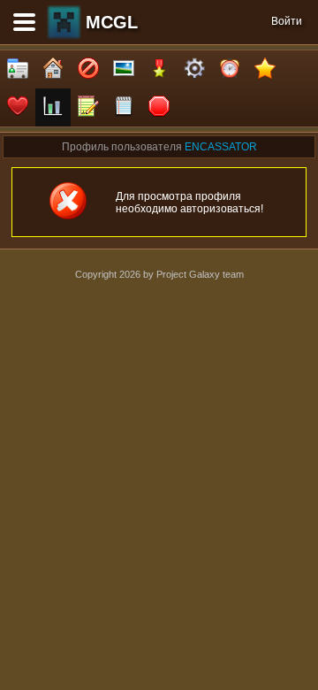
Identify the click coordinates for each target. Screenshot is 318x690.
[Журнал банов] (88, 69)
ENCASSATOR (221, 147)
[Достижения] (159, 69)
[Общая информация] (17, 69)
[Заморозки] (229, 69)
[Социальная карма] (53, 107)
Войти (286, 21)
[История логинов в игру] (88, 107)
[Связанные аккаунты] (17, 107)
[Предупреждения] (159, 107)
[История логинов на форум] (123, 107)
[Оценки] (265, 69)
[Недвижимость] (53, 69)
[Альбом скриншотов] (123, 69)
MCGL (112, 22)
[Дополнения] (194, 69)
